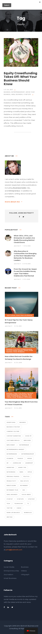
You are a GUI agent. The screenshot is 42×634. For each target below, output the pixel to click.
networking (11, 472)
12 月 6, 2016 (18, 362)
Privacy (26, 350)
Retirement (24, 485)
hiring (29, 458)
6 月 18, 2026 (27, 264)
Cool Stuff (16, 349)
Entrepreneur (14, 191)
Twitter (9, 508)
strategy (31, 499)
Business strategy (13, 427)
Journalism (17, 463)
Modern (20, 350)
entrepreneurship (27, 454)
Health (15, 350)
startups (20, 499)
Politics (26, 476)
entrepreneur (24, 445)
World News (28, 397)
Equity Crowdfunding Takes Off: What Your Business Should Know (20, 78)
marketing (10, 467)
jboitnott (17, 246)
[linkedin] (8, 607)
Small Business (17, 94)
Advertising (11, 422)
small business (12, 494)
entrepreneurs (12, 454)
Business (7, 92)
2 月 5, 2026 (26, 279)
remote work (11, 485)
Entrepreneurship (18, 92)
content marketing (14, 436)
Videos (19, 508)
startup (10, 499)
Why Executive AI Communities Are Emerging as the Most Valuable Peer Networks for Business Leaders (25, 255)
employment (11, 445)
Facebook (10, 458)
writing (9, 517)
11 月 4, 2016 (18, 408)
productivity (11, 481)
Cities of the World (19, 393)
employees (27, 440)
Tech (8, 503)
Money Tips (22, 467)
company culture (13, 431)
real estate (24, 481)
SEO (24, 490)
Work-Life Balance (26, 315)
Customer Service (13, 440)
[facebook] (19, 217)
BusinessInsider (19, 188)
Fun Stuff (9, 350)
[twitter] (23, 217)
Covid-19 (28, 436)
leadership (29, 463)
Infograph (25, 574)
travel (18, 315)
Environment (23, 395)
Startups (27, 94)
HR (7, 463)
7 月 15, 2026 (27, 246)
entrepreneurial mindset (15, 449)
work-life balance (13, 512)
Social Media (26, 494)
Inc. (28, 188)
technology (18, 503)
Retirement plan (12, 490)
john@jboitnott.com (14, 550)
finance (20, 458)
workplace (28, 512)
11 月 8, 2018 (18, 326)
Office (30, 472)
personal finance (13, 476)
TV (28, 503)
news (21, 472)
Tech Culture (10, 315)
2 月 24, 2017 (8, 89)
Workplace (21, 352)
